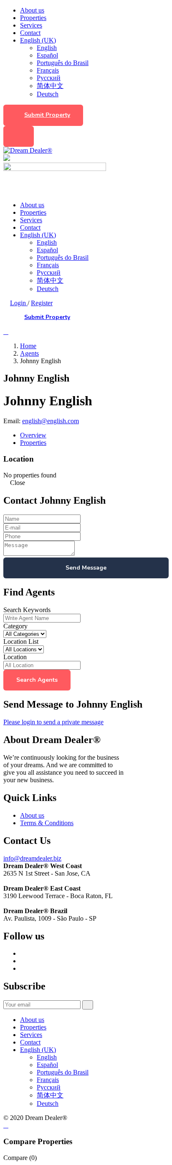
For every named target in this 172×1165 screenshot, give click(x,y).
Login (19, 302)
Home (28, 345)
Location (15, 656)
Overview (33, 435)
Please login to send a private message (53, 722)
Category (15, 626)
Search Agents (37, 680)
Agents (29, 353)
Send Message (86, 568)
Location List (20, 641)
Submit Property (47, 115)
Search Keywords (27, 609)
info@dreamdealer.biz (32, 858)
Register (42, 302)
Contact (30, 32)
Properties (33, 17)
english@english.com (50, 420)
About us (32, 10)
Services (31, 25)
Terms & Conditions (46, 822)
